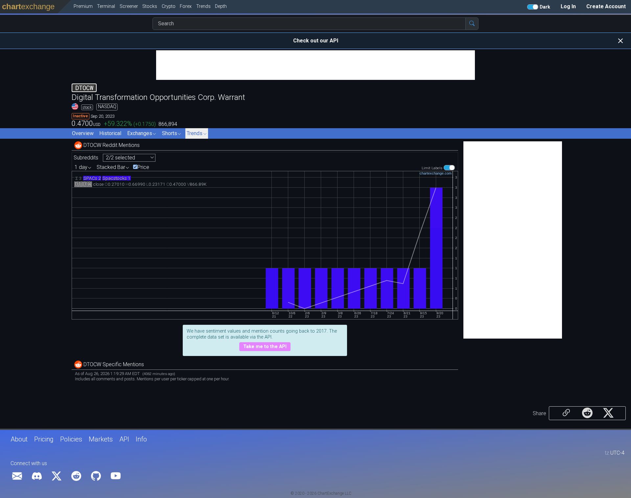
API (124, 439)
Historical (110, 133)
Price (143, 167)
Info (141, 439)
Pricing (44, 439)
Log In (568, 6)
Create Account (606, 6)
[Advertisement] (315, 65)
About (19, 439)
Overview (83, 133)
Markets (101, 439)
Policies (71, 439)
